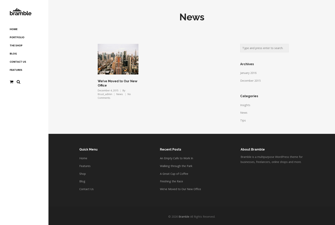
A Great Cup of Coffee (174, 174)
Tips (243, 120)
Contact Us (86, 189)
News (119, 94)
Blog (82, 181)
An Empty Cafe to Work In (176, 158)
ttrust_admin (105, 94)
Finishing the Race (171, 181)
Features (85, 166)
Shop (82, 174)
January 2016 (248, 73)
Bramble (184, 216)
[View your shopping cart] (11, 82)
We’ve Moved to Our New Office (180, 189)
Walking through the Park (176, 166)
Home (83, 158)
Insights (245, 105)
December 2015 (250, 80)
